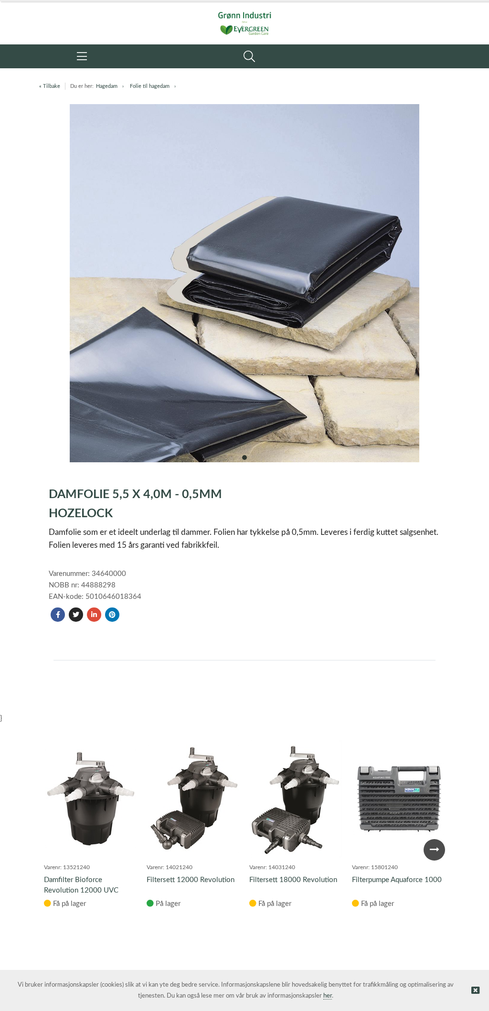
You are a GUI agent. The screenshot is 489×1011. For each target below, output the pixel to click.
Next (434, 850)
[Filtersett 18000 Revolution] (296, 799)
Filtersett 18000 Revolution (293, 879)
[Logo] (244, 18)
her (327, 996)
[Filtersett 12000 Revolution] (193, 799)
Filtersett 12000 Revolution (190, 879)
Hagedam (106, 86)
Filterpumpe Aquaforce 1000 (397, 879)
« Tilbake (49, 86)
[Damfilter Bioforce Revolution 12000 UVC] (90, 798)
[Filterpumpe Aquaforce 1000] (398, 799)
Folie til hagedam (150, 86)
